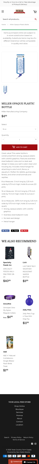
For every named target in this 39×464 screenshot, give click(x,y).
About (19, 418)
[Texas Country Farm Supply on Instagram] (35, 444)
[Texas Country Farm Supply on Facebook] (32, 444)
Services (19, 412)
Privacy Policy (16, 437)
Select (4, 124)
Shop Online (19, 406)
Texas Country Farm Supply (22, 449)
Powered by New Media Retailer (18, 452)
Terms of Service (19, 440)
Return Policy (28, 437)
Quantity (5, 135)
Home (4, 24)
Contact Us (30, 462)
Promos (19, 415)
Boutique (20, 409)
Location (19, 425)
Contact (19, 422)
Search (6, 437)
